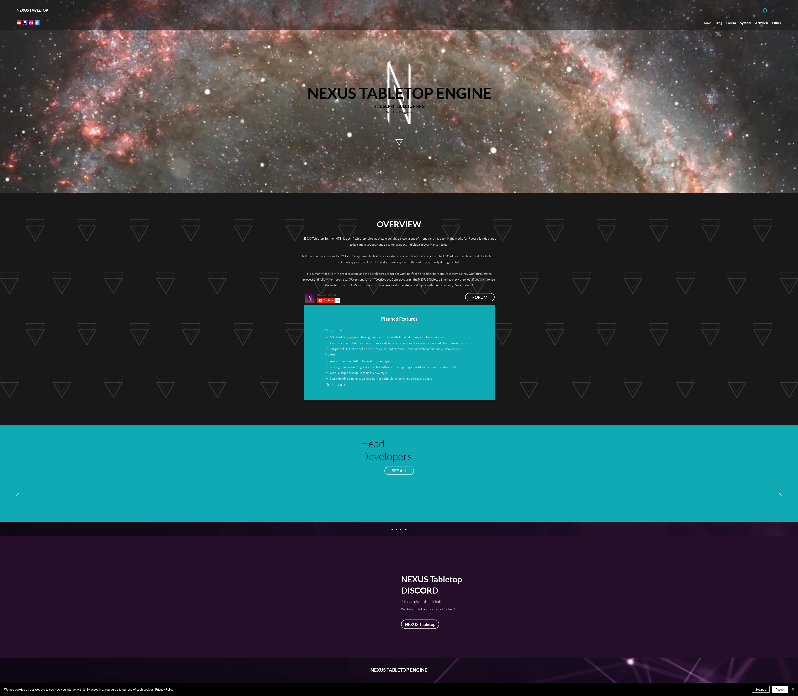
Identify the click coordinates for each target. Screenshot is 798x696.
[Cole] (392, 529)
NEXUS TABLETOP (32, 10)
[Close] (793, 689)
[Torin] (405, 529)
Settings (760, 689)
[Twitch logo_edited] (25, 22)
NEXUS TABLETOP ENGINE (399, 670)
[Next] (780, 496)
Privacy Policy (164, 689)
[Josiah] (401, 529)
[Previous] (17, 496)
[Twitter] (37, 22)
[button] (761, 23)
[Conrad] (397, 530)
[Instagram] (31, 22)
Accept (780, 689)
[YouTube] (19, 22)
